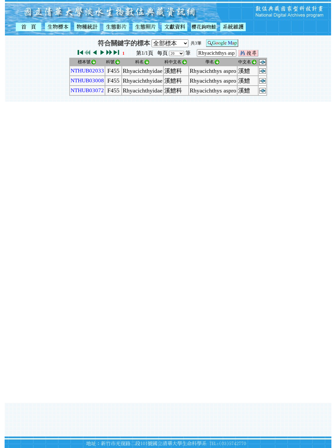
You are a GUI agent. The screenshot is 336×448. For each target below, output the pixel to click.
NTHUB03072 (87, 90)
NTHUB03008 (87, 80)
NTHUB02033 (87, 71)
